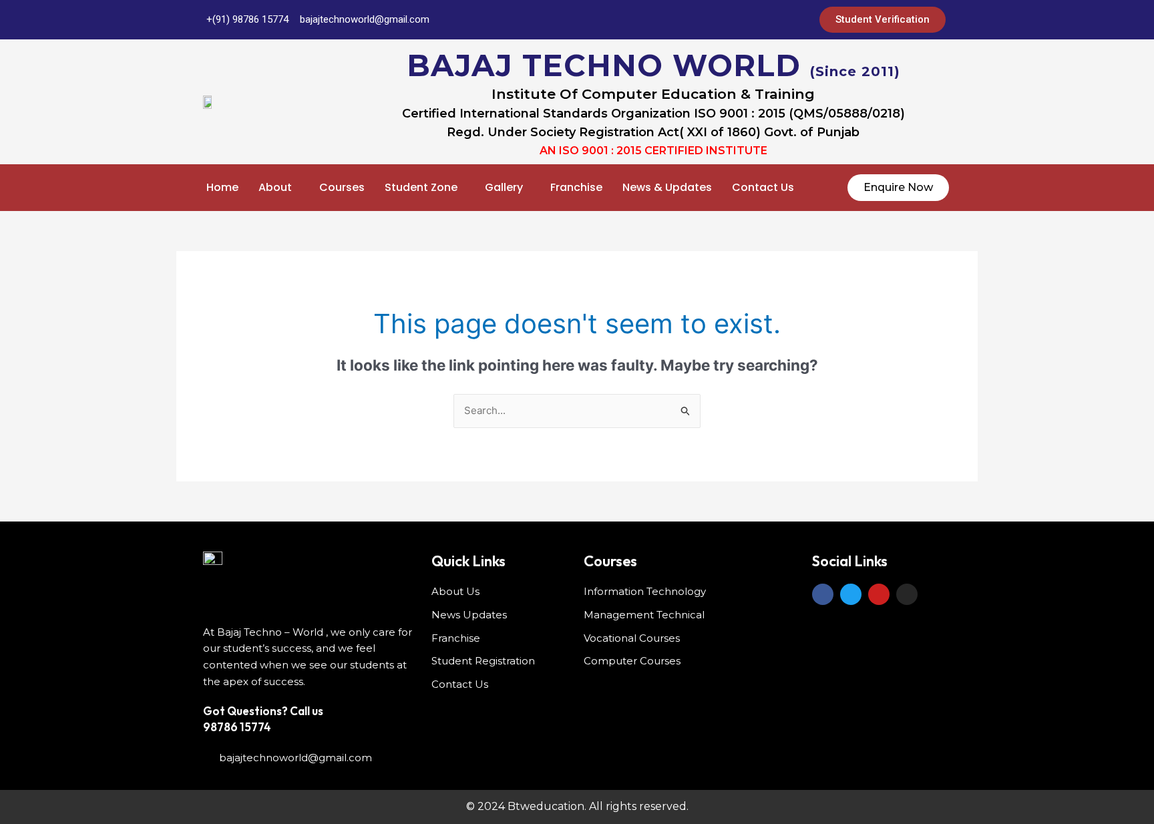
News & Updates (667, 187)
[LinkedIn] (726, 20)
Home (222, 187)
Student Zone (421, 187)
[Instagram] (779, 20)
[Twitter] (699, 20)
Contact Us (763, 187)
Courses (342, 187)
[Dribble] (753, 20)
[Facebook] (672, 20)
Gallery (504, 187)
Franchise (576, 187)
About (275, 187)
